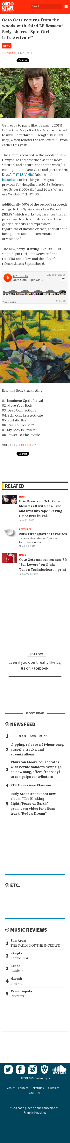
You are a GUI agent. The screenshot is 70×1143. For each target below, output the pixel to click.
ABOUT (11, 1088)
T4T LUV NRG (23, 174)
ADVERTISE (35, 1093)
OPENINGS (38, 1088)
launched (9, 180)
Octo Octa (29, 444)
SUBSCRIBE (53, 1088)
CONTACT (23, 1088)
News (6, 45)
